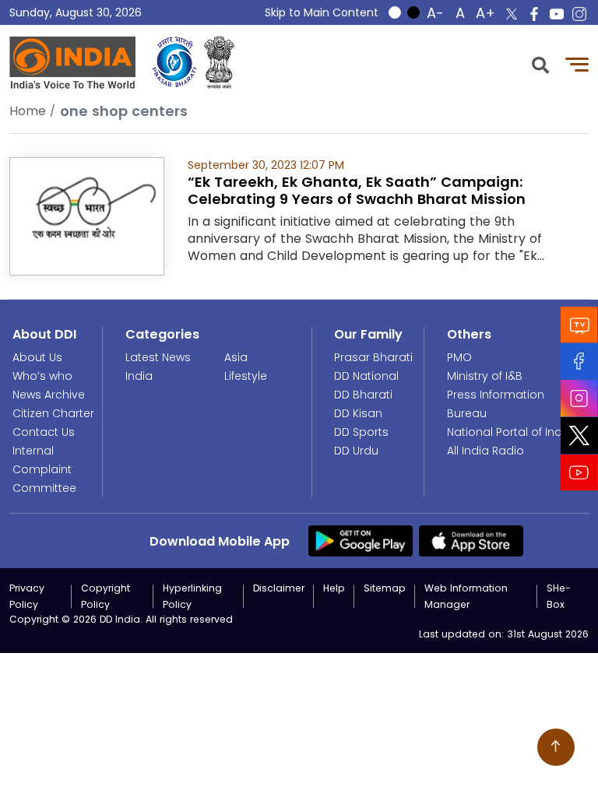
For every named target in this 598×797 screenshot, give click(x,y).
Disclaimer (278, 588)
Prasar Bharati (373, 357)
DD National (366, 376)
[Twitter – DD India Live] (511, 14)
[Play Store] (360, 540)
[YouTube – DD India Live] (556, 14)
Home (27, 111)
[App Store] (471, 540)
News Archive (48, 394)
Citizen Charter (53, 413)
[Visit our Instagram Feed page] (579, 398)
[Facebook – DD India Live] (534, 14)
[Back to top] (556, 747)
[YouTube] (579, 473)
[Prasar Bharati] (174, 63)
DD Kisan (358, 413)
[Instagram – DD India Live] (579, 14)
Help (334, 588)
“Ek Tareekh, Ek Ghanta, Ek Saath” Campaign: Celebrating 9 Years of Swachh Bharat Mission (357, 190)
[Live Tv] (579, 325)
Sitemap (385, 588)
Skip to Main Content (321, 12)
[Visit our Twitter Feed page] (579, 436)
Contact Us (43, 432)
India (139, 376)
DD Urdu (356, 450)
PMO (459, 357)
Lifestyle (245, 376)
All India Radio (485, 450)
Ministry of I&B (484, 376)
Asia (236, 357)
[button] (540, 63)
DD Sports (361, 432)
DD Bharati (363, 394)
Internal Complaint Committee (44, 469)
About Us (37, 357)
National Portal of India (509, 432)
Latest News (158, 357)
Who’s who (42, 376)
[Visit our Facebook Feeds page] (579, 361)
